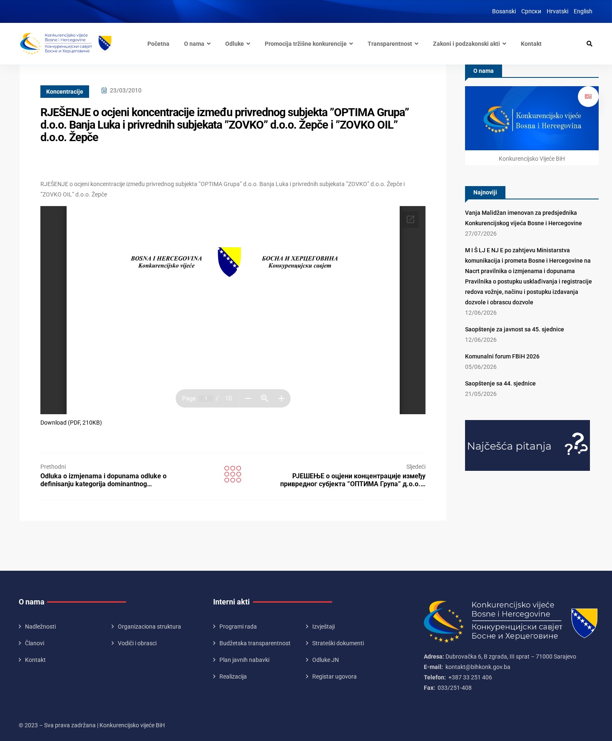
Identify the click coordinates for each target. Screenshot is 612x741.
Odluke (234, 43)
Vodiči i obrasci (137, 643)
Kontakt (531, 43)
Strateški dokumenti (338, 643)
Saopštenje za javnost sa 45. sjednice (514, 329)
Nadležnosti (40, 626)
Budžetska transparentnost (255, 643)
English (583, 11)
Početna (158, 43)
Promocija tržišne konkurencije (306, 43)
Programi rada (238, 626)
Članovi (34, 643)
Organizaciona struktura (149, 626)
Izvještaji (323, 626)
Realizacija (233, 676)
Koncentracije (64, 91)
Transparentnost (390, 43)
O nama (194, 43)
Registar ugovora (334, 676)
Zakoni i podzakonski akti (466, 43)
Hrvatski (557, 11)
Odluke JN (325, 659)
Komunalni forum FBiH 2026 (502, 356)
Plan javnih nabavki (244, 659)
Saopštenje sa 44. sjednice (500, 383)
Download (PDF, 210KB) (71, 422)
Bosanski (504, 11)
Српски (531, 11)
